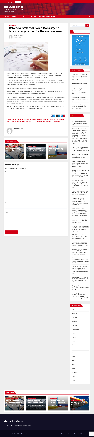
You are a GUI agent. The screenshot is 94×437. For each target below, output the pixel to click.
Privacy (33, 16)
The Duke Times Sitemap (47, 16)
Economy (74, 321)
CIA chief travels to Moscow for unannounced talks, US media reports (80, 236)
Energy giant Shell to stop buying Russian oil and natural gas (80, 99)
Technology (75, 372)
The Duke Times (13, 6)
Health (12, 146)
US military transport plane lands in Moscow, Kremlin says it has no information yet (80, 259)
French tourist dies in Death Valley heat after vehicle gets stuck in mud (79, 243)
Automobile (75, 309)
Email (6, 212)
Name (6, 202)
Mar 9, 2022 (75, 408)
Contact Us (24, 16)
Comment (7, 172)
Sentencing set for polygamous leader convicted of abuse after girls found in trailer (80, 279)
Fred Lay (83, 408)
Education (74, 325)
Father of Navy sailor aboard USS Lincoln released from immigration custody (79, 121)
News (15, 25)
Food (73, 341)
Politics (74, 360)
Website (7, 222)
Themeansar (29, 433)
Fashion (74, 333)
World (54, 146)
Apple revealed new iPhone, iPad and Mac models (35, 151)
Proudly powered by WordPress (10, 433)
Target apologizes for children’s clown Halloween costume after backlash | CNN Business (80, 228)
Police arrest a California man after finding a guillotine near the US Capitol (80, 149)
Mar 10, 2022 (10, 405)
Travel (73, 376)
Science (74, 364)
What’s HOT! (77, 115)
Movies (74, 348)
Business (30, 146)
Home (7, 16)
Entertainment (75, 329)
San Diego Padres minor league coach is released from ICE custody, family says (80, 163)
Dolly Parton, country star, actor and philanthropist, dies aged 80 (80, 220)
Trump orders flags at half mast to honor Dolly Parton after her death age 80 (80, 192)
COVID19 (10, 25)
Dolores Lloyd (19, 35)
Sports (73, 368)
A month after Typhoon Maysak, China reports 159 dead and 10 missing (80, 156)
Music (73, 352)
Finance (74, 337)
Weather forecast (80, 63)
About (14, 16)
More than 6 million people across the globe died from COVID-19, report (79, 106)
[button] (89, 16)
